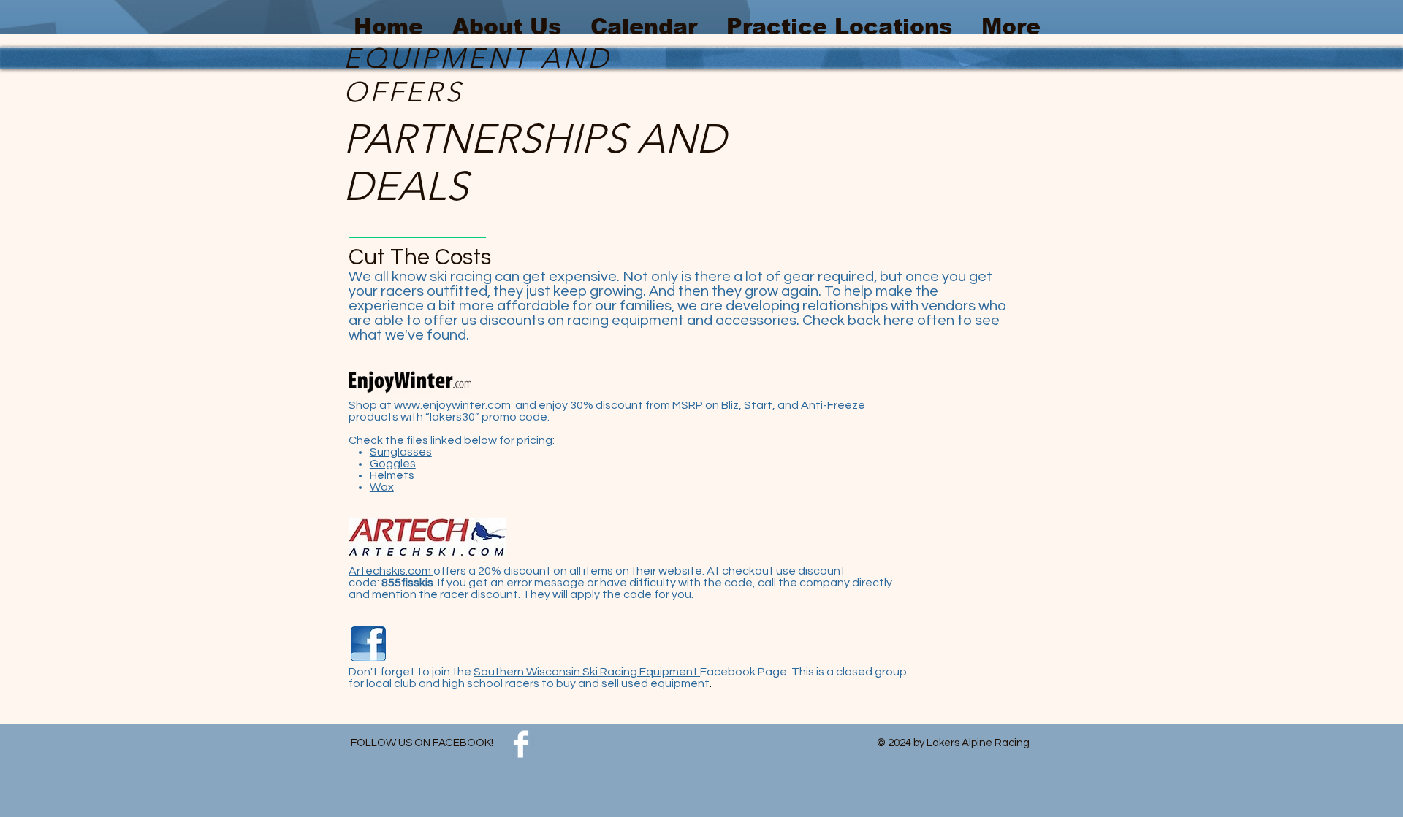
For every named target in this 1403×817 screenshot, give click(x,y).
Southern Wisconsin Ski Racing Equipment (587, 672)
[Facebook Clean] (521, 744)
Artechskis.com (391, 571)
